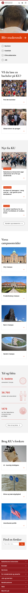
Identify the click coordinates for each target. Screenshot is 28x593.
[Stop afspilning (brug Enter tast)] (25, 8)
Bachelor (8, 46)
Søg (22, 544)
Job (6, 60)
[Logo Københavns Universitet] (9, 2)
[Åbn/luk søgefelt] (19, 3)
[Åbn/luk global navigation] (25, 3)
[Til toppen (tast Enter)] (25, 561)
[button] (14, 223)
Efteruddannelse (10, 55)
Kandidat (8, 51)
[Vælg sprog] (22, 3)
